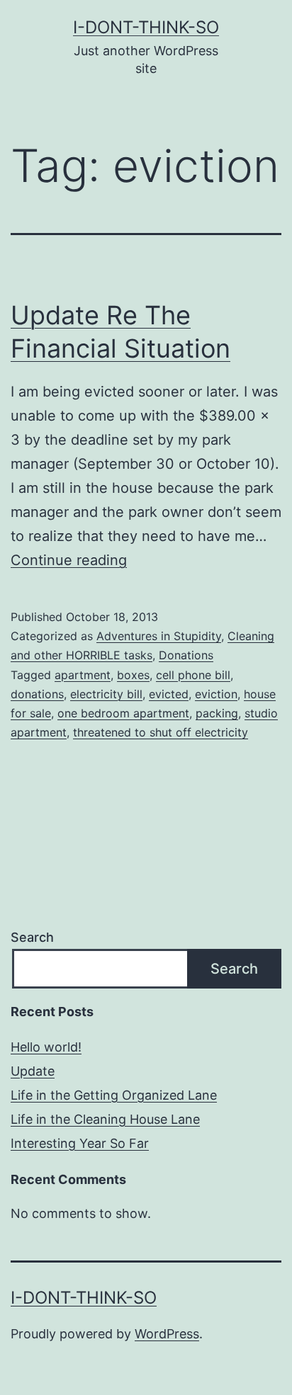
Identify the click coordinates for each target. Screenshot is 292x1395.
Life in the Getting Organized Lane (114, 1095)
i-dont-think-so (146, 27)
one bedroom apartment (123, 713)
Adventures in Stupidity (158, 636)
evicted (169, 694)
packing (217, 713)
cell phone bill (193, 675)
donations (37, 694)
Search (32, 937)
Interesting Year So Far (80, 1143)
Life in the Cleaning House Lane (105, 1119)
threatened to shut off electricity (160, 732)
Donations (186, 655)
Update (33, 1071)
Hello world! (46, 1047)
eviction (216, 694)
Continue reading (69, 560)
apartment (83, 675)
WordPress (167, 1333)
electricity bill (106, 694)
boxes (133, 675)
